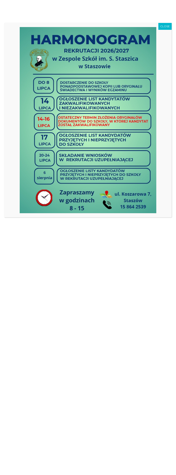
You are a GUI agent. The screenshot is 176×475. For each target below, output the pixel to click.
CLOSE (165, 26)
